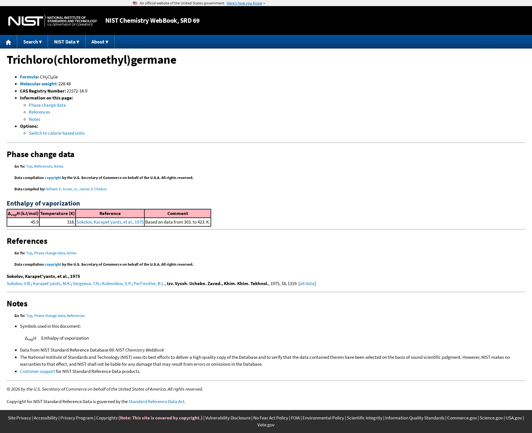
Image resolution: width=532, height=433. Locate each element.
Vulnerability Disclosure (227, 418)
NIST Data (64, 42)
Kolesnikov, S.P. (117, 283)
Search (30, 42)
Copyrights (106, 418)
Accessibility (46, 418)
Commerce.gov (462, 418)
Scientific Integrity (364, 418)
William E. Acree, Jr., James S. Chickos (76, 188)
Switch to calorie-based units (57, 133)
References (39, 112)
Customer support (37, 371)
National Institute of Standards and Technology (52, 20)
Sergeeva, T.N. (86, 283)
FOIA (295, 418)
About (97, 42)
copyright (53, 177)
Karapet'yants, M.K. (52, 283)
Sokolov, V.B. (19, 283)
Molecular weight (38, 84)
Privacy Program (76, 418)
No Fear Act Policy (270, 418)
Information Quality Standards (414, 418)
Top (29, 166)
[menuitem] (8, 41)
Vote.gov (266, 425)
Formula (29, 77)
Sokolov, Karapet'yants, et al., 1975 (110, 222)
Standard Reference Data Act (157, 401)
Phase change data (47, 105)
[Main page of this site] (8, 41)
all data (307, 283)
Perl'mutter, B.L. (149, 283)
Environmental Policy (323, 418)
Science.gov (491, 418)
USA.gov (514, 418)
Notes (34, 119)
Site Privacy (19, 418)
